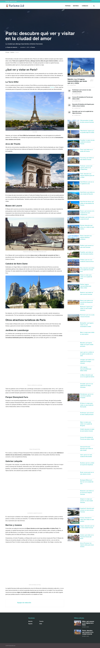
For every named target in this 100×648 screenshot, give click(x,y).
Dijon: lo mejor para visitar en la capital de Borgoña (86, 423)
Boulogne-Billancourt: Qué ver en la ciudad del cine (86, 481)
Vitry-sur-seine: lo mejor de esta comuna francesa (87, 121)
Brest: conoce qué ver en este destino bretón (87, 473)
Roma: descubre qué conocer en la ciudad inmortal (87, 632)
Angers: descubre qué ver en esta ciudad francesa (87, 526)
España (30, 623)
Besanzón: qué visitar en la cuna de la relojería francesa (87, 492)
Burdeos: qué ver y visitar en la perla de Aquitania (87, 463)
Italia (40, 623)
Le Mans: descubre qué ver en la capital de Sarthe (87, 375)
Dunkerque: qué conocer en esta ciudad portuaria (81, 90)
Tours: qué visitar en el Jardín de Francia (86, 150)
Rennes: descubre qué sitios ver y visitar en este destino (87, 227)
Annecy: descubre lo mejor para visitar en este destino (87, 519)
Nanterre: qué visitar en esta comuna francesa (86, 293)
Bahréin (30, 621)
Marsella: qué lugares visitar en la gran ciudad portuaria (86, 344)
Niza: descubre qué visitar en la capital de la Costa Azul (87, 269)
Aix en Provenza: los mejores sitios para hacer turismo (87, 544)
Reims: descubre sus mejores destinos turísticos (86, 237)
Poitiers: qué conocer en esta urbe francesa (87, 246)
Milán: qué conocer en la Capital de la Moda (88, 623)
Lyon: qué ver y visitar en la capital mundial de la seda (87, 353)
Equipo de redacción (12, 47)
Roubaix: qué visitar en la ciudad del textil (87, 218)
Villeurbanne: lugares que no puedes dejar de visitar (87, 131)
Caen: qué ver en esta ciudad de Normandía (86, 455)
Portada (67, 6)
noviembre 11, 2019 (24, 47)
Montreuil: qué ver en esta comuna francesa (87, 315)
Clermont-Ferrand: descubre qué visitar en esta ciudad (86, 448)
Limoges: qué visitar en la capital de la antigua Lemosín (87, 361)
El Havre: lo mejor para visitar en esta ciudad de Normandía (86, 405)
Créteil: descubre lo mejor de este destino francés (87, 430)
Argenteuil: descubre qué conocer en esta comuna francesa (87, 510)
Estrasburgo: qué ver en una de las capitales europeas (86, 395)
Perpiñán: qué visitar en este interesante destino (86, 253)
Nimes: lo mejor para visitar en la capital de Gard (86, 276)
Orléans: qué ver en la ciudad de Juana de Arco (87, 260)
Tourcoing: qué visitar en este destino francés (87, 158)
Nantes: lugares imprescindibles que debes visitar (85, 286)
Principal (7, 52)
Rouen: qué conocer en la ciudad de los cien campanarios (87, 212)
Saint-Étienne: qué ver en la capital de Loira (87, 182)
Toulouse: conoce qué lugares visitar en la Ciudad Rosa (86, 167)
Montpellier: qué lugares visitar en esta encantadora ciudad (86, 324)
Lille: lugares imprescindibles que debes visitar (85, 368)
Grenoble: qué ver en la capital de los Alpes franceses (82, 112)
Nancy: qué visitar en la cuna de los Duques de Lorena (86, 302)
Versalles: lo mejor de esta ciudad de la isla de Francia (87, 141)
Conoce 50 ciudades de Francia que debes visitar (82, 98)
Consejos (85, 6)
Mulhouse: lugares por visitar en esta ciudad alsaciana (86, 308)
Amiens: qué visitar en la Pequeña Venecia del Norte (87, 536)
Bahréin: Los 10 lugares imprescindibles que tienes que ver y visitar (77, 81)
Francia (33, 47)
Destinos (76, 6)
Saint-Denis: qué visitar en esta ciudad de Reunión (87, 193)
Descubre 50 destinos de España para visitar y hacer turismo (83, 105)
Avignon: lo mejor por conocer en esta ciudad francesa (86, 500)
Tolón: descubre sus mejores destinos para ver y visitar (87, 175)
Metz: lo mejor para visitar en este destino (87, 333)
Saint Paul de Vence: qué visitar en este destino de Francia (87, 203)
